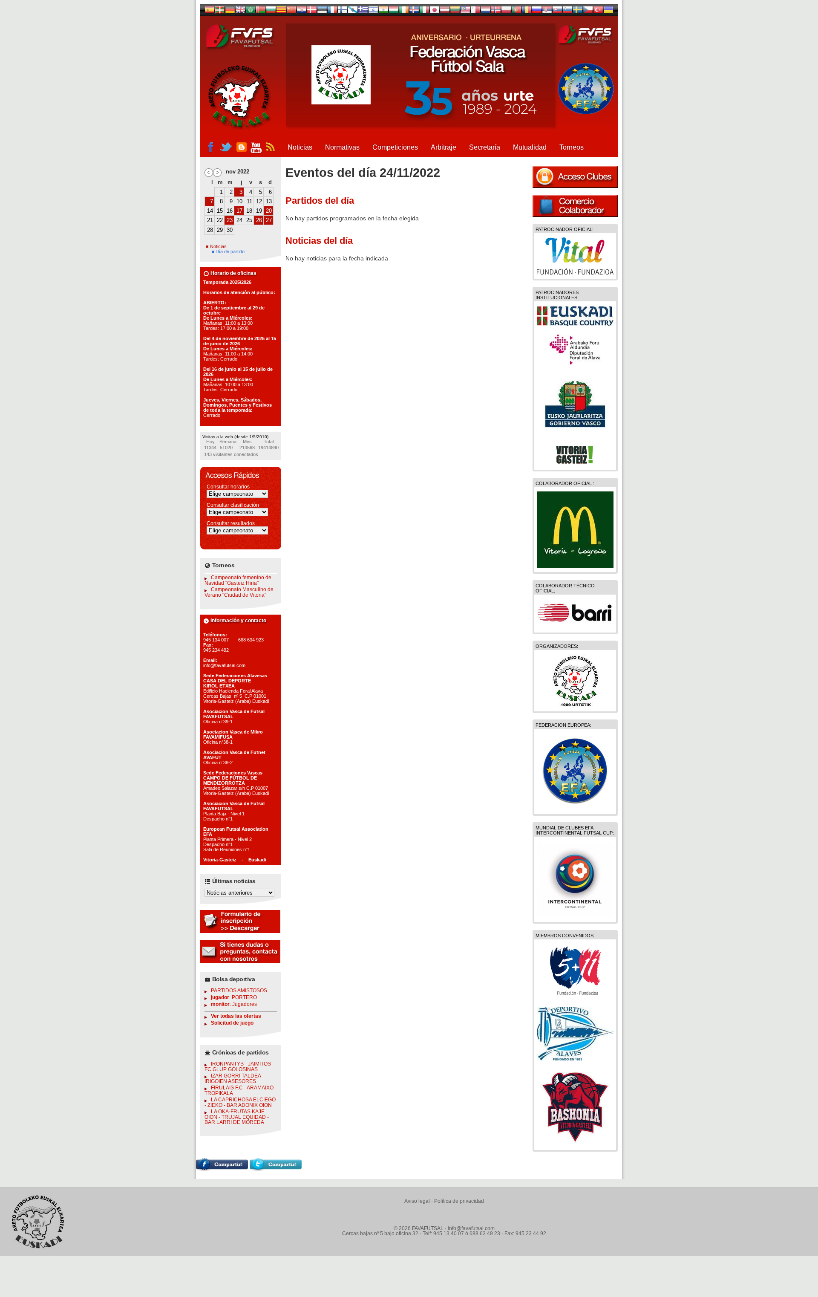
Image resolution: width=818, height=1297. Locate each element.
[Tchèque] (588, 11)
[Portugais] (516, 11)
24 (239, 220)
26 (259, 220)
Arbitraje (443, 147)
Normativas (342, 147)
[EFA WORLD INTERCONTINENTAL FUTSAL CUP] (575, 915)
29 (220, 230)
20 (269, 211)
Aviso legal (417, 1201)
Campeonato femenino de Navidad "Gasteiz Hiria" (237, 580)
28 (210, 230)
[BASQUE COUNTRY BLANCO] (575, 324)
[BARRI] (575, 626)
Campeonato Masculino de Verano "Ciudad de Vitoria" (239, 592)
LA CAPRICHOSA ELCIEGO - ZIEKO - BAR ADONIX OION (240, 1102)
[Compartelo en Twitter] (276, 1168)
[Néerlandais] (485, 11)
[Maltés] (465, 11)
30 (230, 230)
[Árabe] (250, 11)
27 (269, 220)
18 (249, 211)
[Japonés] (434, 11)
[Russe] (536, 11)
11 (249, 201)
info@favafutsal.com (471, 1228)
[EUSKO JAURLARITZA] (575, 433)
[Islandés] (414, 11)
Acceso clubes (575, 177)
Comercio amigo (575, 206)
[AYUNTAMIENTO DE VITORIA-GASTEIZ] (575, 463)
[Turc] (598, 11)
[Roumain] (526, 11)
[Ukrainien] (608, 11)
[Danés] (312, 11)
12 (259, 201)
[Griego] (363, 11)
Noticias (300, 147)
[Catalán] (281, 11)
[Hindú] (383, 11)
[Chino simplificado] (291, 11)
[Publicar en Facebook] (222, 1168)
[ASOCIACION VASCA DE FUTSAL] (575, 705)
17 (239, 211)
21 (210, 220)
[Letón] (444, 11)
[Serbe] (547, 11)
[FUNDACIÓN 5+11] (575, 996)
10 (239, 201)
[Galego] (352, 11)
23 (230, 220)
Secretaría (484, 147)
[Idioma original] (209, 11)
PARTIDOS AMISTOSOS (239, 990)
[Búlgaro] (271, 11)
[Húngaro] (393, 11)
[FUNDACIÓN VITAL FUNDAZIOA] (575, 272)
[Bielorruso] (260, 11)
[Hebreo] (373, 11)
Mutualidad (530, 147)
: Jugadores (234, 1004)
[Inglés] (240, 11)
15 (220, 211)
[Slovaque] (557, 11)
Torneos (571, 147)
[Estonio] (322, 11)
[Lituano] (455, 11)
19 (259, 211)
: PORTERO (234, 997)
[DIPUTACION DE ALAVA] (575, 363)
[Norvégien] (496, 11)
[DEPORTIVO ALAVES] (575, 1058)
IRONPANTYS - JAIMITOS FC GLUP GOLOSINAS (237, 1066)
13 (269, 201)
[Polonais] (506, 11)
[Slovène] (567, 11)
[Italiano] (424, 11)
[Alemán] (230, 11)
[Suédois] (577, 11)
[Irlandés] (404, 11)
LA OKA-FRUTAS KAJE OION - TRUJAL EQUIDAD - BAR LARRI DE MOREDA (236, 1117)
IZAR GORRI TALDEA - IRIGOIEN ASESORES (234, 1078)
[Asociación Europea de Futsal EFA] (575, 807)
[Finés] (342, 11)
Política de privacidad (459, 1201)
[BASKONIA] (575, 1143)
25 (249, 220)
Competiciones (395, 147)
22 (220, 220)
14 (210, 211)
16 (230, 211)
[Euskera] (220, 11)
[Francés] (332, 11)
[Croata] (301, 11)
